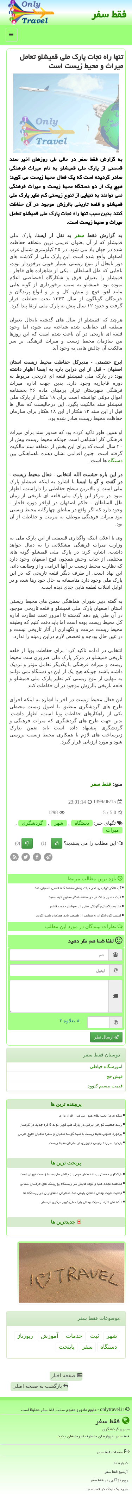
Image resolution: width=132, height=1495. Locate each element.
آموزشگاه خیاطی (106, 1066)
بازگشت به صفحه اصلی (37, 1386)
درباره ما (121, 1463)
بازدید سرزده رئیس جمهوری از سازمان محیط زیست (85, 1142)
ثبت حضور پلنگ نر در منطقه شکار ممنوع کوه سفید (85, 897)
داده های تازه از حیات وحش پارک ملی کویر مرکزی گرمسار (81, 1202)
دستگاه (115, 460)
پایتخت (66, 1347)
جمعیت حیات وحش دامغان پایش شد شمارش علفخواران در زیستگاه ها (72, 1192)
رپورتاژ (25, 1336)
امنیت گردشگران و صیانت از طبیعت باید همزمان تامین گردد (78, 915)
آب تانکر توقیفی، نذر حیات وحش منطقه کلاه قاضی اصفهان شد (77, 888)
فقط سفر (109, 14)
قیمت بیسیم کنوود (105, 1085)
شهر (58, 823)
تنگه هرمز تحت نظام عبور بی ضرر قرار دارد (90, 1115)
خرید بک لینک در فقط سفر (107, 1489)
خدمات (74, 1336)
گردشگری (32, 823)
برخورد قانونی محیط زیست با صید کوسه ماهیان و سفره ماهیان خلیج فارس (70, 1133)
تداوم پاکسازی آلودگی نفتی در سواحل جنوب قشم (85, 906)
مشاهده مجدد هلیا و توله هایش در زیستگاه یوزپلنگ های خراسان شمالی (71, 1183)
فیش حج (114, 1076)
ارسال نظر (104, 1037)
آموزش (49, 1336)
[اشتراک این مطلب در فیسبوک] (37, 856)
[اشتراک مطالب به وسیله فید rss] (14, 856)
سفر (79, 235)
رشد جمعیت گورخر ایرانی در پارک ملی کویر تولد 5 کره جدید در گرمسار (71, 1124)
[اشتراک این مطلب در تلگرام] (48, 856)
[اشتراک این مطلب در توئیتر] (26, 856)
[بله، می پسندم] (56, 843)
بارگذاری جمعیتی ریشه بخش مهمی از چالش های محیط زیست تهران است (71, 1174)
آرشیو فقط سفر (116, 1471)
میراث (112, 830)
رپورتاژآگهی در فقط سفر (109, 1480)
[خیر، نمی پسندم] (27, 843)
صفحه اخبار (64, 1375)
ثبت (94, 1336)
